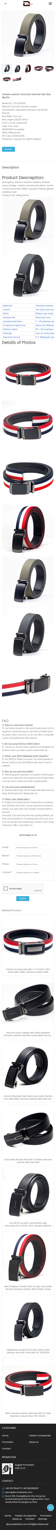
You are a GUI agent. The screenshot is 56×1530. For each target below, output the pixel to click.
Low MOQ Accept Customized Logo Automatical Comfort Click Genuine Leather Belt (28, 1224)
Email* (5, 847)
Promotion (7, 1442)
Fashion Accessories (40, 1435)
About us (33, 1442)
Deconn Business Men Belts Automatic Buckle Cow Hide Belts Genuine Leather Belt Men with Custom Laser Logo (28, 1097)
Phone (5, 864)
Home (5, 1435)
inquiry (8, 149)
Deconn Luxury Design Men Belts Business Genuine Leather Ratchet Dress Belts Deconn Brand (28, 1034)
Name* (6, 855)
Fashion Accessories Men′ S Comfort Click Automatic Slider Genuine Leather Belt (28, 970)
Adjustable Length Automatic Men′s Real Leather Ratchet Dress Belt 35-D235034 (28, 1351)
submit (22, 898)
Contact (6, 1448)
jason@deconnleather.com (18, 1492)
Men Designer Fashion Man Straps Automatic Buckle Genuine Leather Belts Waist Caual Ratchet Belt (28, 1288)
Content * (7, 872)
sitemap (42, 1518)
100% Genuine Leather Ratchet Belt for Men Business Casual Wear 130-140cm (28, 1414)
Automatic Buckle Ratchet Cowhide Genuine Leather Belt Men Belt (28, 1161)
